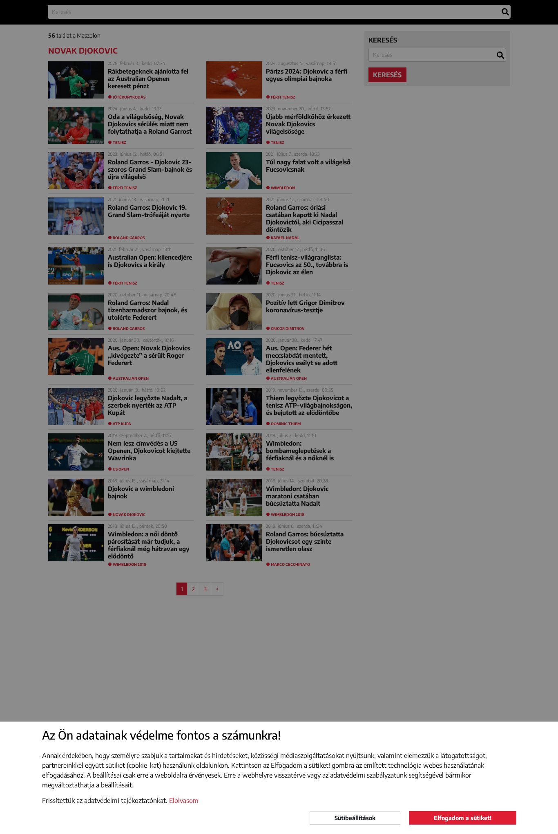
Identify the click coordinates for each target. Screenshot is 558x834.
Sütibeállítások (355, 817)
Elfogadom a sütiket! (462, 817)
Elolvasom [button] (184, 800)
